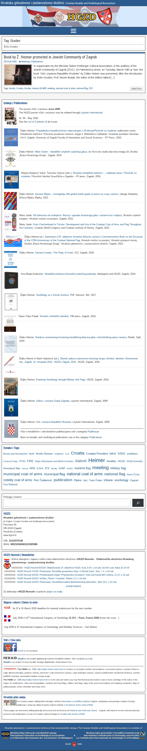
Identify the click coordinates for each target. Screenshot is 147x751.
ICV (47, 468)
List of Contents (36, 121)
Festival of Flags (10, 461)
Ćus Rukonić (10, 484)
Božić (32, 454)
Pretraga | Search (12, 497)
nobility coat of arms (17, 480)
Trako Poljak (95, 480)
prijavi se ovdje (54, 591)
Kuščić (70, 468)
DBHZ (112, 453)
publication (63, 480)
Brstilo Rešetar (44, 453)
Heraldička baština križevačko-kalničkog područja (70, 274)
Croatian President (97, 453)
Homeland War (11, 468)
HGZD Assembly (135, 461)
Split (85, 480)
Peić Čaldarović (43, 480)
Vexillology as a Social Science (52, 295)
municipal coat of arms (22, 474)
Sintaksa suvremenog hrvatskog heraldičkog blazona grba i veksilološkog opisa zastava (81, 337)
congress (58, 454)
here (70, 662)
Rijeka (77, 480)
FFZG (22, 461)
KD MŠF (42, 88)
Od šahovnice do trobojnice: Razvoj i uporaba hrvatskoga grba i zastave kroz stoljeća (77, 215)
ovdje (90, 659)
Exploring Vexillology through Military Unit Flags (61, 379)
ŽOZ (91, 88)
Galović (81, 461)
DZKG (121, 453)
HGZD (121, 461)
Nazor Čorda (133, 474)
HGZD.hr (22, 651)
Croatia (19, 88)
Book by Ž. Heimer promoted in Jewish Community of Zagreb (50, 57)
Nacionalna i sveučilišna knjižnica (75, 701)
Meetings (26, 61)
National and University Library (83, 710)
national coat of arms (65, 88)
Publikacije (93, 431)
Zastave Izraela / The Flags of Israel (54, 252)
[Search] (138, 503)
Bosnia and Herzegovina (15, 454)
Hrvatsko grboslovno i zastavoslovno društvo (32, 3)
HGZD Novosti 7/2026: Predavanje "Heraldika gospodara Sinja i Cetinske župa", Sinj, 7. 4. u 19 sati (65, 571)
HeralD (21, 659)
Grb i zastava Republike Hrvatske (53, 422)
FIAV (30, 461)
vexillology (121, 480)
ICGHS (40, 468)
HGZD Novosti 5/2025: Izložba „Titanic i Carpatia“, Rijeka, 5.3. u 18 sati (51, 578)
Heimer (35, 88)
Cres (67, 454)
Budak (12, 88)
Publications (37, 61)
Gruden (27, 88)
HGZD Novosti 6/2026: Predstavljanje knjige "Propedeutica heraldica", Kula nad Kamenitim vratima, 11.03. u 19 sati (73, 575)
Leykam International (92, 112)
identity (54, 468)
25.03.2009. (12, 61)
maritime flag (82, 468)
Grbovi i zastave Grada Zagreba (52, 401)
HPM (32, 468)
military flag (118, 468)
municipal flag (54, 474)
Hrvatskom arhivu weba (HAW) (79, 705)
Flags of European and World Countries (54, 461)
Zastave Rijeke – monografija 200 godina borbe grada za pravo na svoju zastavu (76, 194)
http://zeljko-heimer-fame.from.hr (51, 669)
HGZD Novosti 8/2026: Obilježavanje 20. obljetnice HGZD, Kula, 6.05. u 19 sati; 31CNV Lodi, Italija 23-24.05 (76, 568)
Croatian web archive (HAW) (72, 714)
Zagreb (134, 480)
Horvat (25, 468)
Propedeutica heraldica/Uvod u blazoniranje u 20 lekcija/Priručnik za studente (76, 130)
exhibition (132, 453)
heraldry (111, 461)
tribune (108, 480)
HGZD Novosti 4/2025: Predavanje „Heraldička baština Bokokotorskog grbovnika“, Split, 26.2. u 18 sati (67, 582)
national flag (82, 88)
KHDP (62, 468)
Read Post (136, 88)
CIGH (142, 738)
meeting (51, 88)
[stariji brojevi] (73, 586)
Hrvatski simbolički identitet (54, 316)
